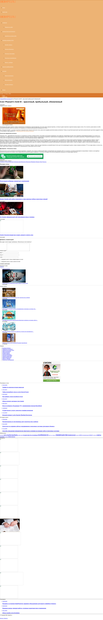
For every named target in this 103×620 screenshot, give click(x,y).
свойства (94, 435)
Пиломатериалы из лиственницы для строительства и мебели (16, 297)
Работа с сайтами (9, 62)
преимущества (62, 435)
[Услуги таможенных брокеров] (10, 531)
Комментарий (3, 250)
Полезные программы (10, 53)
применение (72, 435)
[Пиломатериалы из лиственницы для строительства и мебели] (8, 296)
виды (5, 435)
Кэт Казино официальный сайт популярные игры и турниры (17, 217)
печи (49, 435)
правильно (53, 435)
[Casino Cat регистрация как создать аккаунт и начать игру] (11, 232)
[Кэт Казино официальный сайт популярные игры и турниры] (11, 214)
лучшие (25, 435)
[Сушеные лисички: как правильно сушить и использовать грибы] (10, 544)
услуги (2, 436)
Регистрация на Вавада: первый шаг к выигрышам (14, 181)
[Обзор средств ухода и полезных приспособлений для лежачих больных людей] (9, 464)
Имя (1, 252)
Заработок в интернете (8, 31)
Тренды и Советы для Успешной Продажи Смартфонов (14, 342)
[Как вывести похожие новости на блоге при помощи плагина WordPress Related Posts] (9, 504)
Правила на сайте (9, 27)
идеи (21, 435)
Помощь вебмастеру (8, 40)
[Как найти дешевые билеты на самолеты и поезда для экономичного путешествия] (8, 330)
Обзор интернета (8, 80)
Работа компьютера (7, 66)
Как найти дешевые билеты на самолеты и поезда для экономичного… (18, 331)
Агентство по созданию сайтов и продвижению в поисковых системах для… (19, 308)
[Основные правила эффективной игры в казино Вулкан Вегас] (9, 558)
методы (29, 435)
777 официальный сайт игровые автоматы (24, 131)
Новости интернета (9, 75)
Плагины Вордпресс (9, 49)
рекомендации (86, 435)
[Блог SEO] (8, 2)
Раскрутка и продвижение (10, 58)
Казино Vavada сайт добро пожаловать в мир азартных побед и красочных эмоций (23, 199)
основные (35, 435)
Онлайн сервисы (8, 44)
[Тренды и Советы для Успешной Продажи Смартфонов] (8, 341)
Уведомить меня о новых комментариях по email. (12, 259)
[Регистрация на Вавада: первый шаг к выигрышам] (11, 178)
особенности (43, 435)
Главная (2, 98)
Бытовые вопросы (9, 84)
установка (6, 436)
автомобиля (2, 435)
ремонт (91, 435)
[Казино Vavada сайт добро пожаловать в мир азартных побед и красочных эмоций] (11, 196)
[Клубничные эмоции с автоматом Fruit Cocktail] (9, 478)
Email (1, 254)
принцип (77, 435)
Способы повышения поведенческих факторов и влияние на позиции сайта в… (20, 320)
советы (99, 435)
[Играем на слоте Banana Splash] (9, 451)
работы (81, 435)
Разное (4, 71)
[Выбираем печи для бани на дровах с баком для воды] (9, 518)
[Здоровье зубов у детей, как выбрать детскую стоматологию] (11, 584)
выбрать (15, 435)
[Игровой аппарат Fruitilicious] (9, 491)
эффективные (11, 436)
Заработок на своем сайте (10, 36)
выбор (9, 435)
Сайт (1, 257)
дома (19, 435)
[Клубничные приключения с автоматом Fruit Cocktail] (9, 571)
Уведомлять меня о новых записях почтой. (10, 261)
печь (51, 435)
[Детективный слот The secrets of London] (9, 598)
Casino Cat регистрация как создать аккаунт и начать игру (16, 235)
